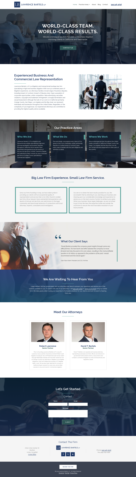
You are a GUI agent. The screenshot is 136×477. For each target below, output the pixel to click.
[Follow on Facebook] (63, 454)
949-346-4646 (116, 4)
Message (68, 408)
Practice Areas (84, 4)
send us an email (90, 288)
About (94, 4)
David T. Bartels (88, 346)
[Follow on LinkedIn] (73, 454)
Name (58, 401)
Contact (105, 4)
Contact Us (68, 48)
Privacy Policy (73, 473)
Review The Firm (68, 466)
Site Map (67, 473)
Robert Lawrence (47, 346)
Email (78, 401)
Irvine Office (32, 454)
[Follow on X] (68, 454)
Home (75, 4)
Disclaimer (61, 473)
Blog (99, 4)
